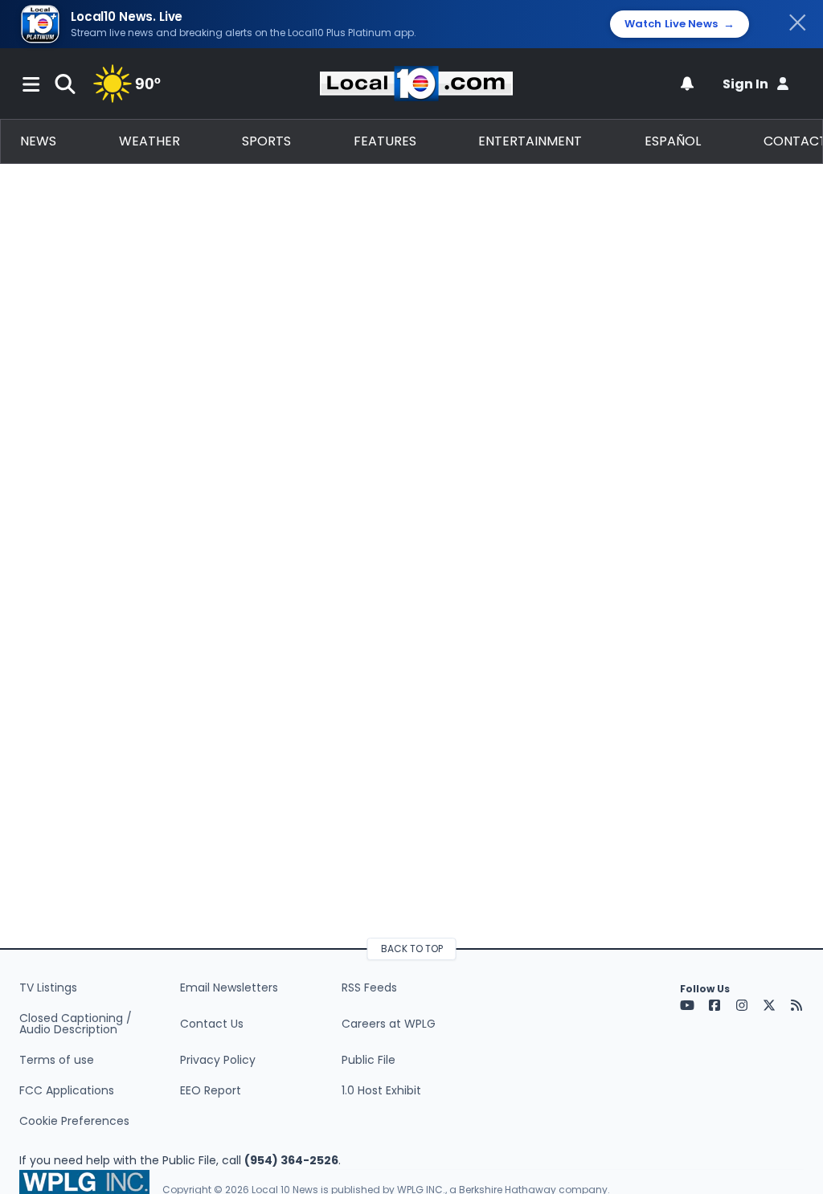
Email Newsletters (229, 987)
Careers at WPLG (389, 1023)
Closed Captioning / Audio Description (75, 1023)
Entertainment (530, 141)
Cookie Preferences (74, 1121)
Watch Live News (679, 24)
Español (673, 141)
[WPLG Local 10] (416, 83)
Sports (266, 141)
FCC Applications (66, 1090)
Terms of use (56, 1059)
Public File (368, 1059)
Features (385, 141)
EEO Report (210, 1090)
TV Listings (48, 987)
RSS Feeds (369, 987)
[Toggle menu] (31, 83)
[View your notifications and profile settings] (687, 83)
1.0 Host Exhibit (381, 1090)
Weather (149, 141)
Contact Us (212, 1023)
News (38, 141)
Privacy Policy (218, 1059)
